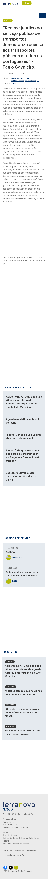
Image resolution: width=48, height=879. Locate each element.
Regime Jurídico (17, 81)
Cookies (8, 850)
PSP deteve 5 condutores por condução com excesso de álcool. (22, 712)
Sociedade (10, 687)
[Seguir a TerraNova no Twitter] (11, 867)
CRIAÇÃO (11, 552)
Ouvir (27, 3)
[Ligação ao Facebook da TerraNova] (5, 867)
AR (38, 81)
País (14, 83)
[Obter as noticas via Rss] (16, 867)
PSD (27, 78)
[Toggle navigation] (42, 15)
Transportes (30, 81)
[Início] (10, 3)
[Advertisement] (24, 230)
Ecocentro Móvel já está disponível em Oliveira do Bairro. (21, 476)
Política (7, 20)
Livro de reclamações (14, 855)
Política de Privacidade (25, 850)
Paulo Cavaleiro (18, 78)
